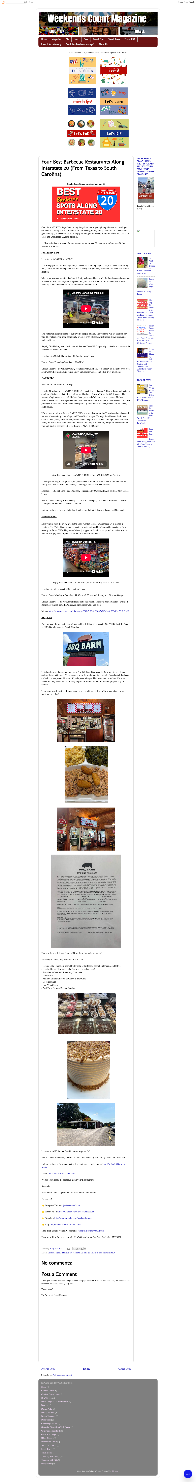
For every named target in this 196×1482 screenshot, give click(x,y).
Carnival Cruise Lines (50, 1394)
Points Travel (46, 1449)
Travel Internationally (51, 44)
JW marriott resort (48, 1445)
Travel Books (46, 1453)
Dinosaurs (45, 1405)
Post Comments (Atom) (62, 1375)
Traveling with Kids (49, 1460)
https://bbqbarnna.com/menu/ (62, 1173)
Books (43, 1387)
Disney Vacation (47, 1412)
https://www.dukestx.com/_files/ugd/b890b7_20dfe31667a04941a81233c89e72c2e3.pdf (89, 611)
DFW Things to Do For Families (54, 1401)
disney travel (46, 1463)
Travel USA (130, 39)
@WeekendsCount (71, 1205)
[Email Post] (68, 1248)
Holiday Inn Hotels (49, 1442)
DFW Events (46, 1398)
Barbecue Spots (54, 1253)
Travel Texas (114, 39)
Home (44, 39)
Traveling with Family (50, 1456)
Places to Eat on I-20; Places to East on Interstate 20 (94, 1253)
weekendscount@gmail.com (91, 1231)
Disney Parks (46, 1409)
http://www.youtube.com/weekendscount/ (73, 1218)
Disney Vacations (48, 1416)
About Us (103, 44)
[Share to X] (79, 1248)
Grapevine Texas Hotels (51, 1431)
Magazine (56, 39)
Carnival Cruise (47, 1391)
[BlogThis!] (76, 1248)
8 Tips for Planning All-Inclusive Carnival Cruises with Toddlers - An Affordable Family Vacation (145, 360)
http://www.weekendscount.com (65, 1224)
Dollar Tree (46, 1420)
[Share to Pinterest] (84, 1248)
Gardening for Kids (49, 1423)
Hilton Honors (47, 1438)
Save (86, 39)
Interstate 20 (67, 1253)
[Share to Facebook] (82, 1248)
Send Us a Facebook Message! (80, 44)
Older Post (124, 1368)
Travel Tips (98, 39)
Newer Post (48, 1368)
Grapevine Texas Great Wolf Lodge (55, 1427)
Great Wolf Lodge (48, 1434)
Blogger (115, 1471)
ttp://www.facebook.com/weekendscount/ (75, 1211)
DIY (67, 39)
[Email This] (73, 1248)
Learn (76, 39)
